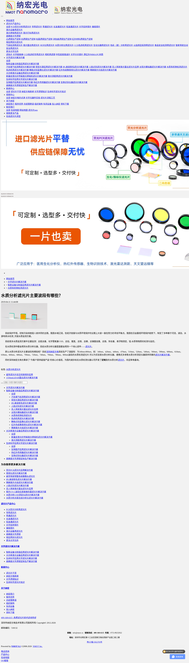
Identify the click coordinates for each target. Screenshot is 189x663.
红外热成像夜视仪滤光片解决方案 (26, 425)
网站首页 (10, 20)
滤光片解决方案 (162, 355)
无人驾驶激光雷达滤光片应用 (24, 409)
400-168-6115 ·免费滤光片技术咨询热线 (18, 618)
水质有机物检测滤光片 (18, 288)
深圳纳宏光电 (52, 352)
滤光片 (88, 346)
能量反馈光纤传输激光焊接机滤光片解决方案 (31, 437)
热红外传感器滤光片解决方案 (24, 452)
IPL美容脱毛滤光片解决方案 (24, 403)
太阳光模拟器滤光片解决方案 (24, 412)
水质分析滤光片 (13, 369)
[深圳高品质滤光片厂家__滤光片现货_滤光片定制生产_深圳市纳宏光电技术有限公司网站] (94, 7)
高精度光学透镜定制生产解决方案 (21, 459)
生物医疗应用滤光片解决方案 (24, 449)
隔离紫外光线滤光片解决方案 (24, 428)
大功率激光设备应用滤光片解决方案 (22, 431)
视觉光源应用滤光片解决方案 (24, 400)
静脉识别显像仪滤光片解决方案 (25, 422)
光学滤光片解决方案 (17, 282)
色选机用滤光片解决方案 (22, 418)
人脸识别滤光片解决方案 (22, 406)
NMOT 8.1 (16, 646)
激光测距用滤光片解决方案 (23, 440)
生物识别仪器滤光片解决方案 (24, 455)
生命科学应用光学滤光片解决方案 (21, 443)
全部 (8, 27)
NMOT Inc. (38, 646)
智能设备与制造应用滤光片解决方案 (24, 285)
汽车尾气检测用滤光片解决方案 (25, 397)
